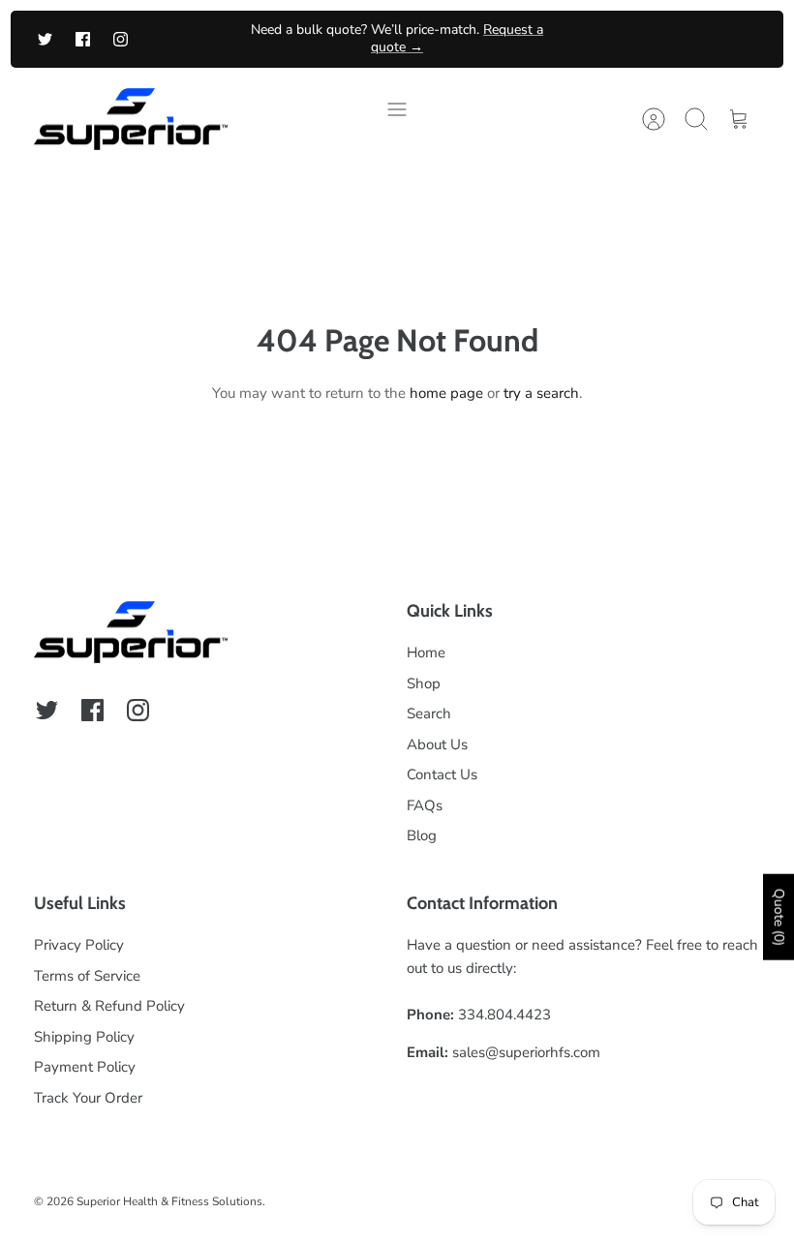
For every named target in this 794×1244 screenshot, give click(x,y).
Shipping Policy (84, 1037)
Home (426, 652)
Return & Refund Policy (109, 1006)
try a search (541, 393)
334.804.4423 (504, 1014)
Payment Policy (85, 1067)
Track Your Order (88, 1097)
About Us (437, 744)
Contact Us (442, 774)
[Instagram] (120, 39)
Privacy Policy (79, 945)
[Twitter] (45, 39)
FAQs (425, 805)
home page (446, 393)
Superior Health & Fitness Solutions (169, 1201)
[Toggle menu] (397, 119)
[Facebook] (83, 39)
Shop (424, 683)
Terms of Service (87, 976)
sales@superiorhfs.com (526, 1052)
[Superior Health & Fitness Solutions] (131, 119)
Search (429, 713)
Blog (422, 835)
